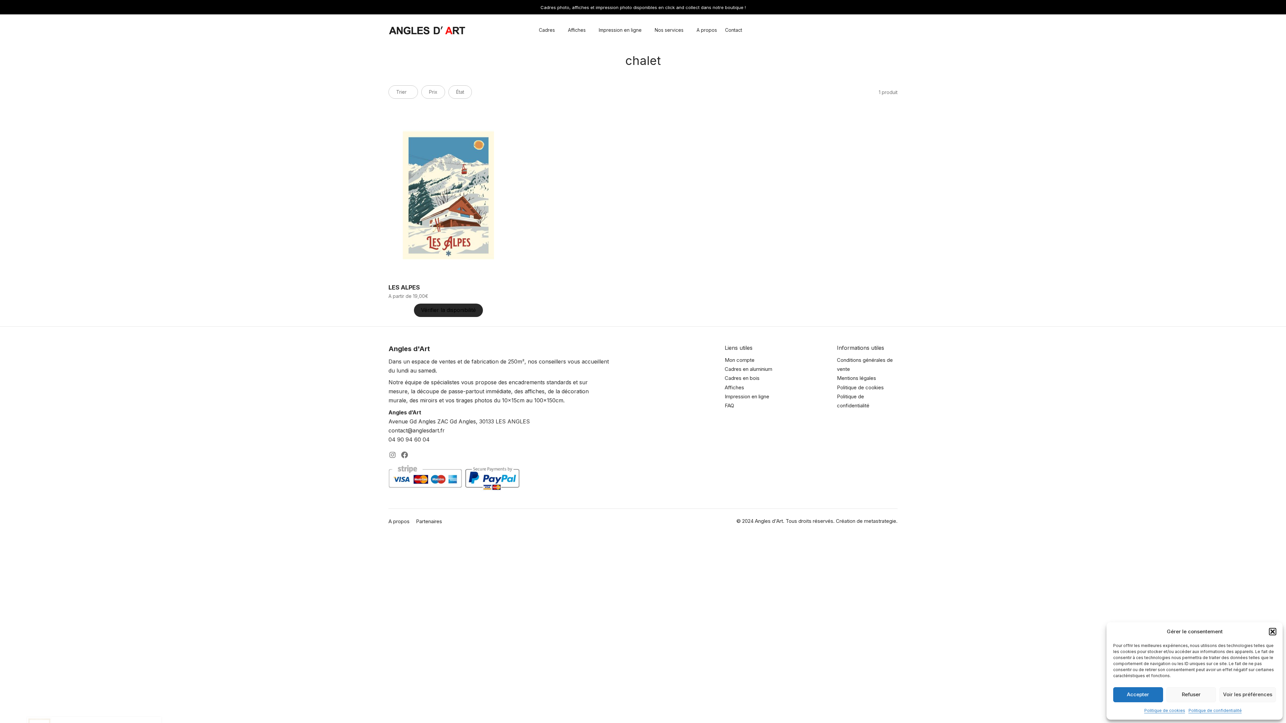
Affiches (577, 30)
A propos (707, 30)
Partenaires (429, 521)
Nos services (669, 30)
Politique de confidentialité (1215, 710)
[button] (1272, 631)
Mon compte (740, 360)
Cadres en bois (742, 378)
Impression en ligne (620, 30)
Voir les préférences (1247, 694)
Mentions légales (856, 378)
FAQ (729, 405)
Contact (733, 30)
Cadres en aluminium (748, 369)
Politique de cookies (1164, 710)
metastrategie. (881, 521)
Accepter (1138, 694)
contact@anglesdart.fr (416, 430)
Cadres (547, 30)
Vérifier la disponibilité (448, 310)
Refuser (1191, 694)
